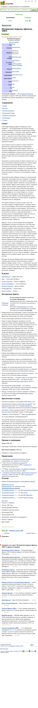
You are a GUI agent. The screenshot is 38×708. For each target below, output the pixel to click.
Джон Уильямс (15, 71)
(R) (19, 463)
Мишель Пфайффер (17, 65)
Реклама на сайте (19, 645)
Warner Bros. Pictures (17, 74)
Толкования (10, 17)
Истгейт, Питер (30, 533)
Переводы (27, 17)
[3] (20, 413)
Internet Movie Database (30, 490)
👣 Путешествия (4, 648)
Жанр (10, 45)
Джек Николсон (16, 60)
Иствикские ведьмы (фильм (11, 550)
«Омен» (9, 395)
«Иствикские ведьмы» (8, 490)
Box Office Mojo (28, 495)
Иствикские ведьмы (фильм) (11, 488)
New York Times (6, 412)
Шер (13, 62)
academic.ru (6, 3)
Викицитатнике (7, 486)
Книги (10, 20)
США (13, 84)
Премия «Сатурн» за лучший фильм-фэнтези (16, 582)
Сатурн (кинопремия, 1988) (10, 628)
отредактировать (21, 306)
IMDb (10, 91)
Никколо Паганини (22, 375)
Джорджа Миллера (27, 94)
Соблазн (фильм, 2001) (9, 608)
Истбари (6, 533)
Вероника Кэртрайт (7, 286)
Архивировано (26, 464)
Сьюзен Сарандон (16, 63)
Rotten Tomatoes (26, 404)
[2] (25, 409)
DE (29, 1)
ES (32, 1)
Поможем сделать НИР (16, 530)
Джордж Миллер (16, 47)
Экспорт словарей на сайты (6, 651)
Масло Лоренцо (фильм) (9, 603)
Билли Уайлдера (26, 387)
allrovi (25, 492)
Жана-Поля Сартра (22, 381)
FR (35, 1)
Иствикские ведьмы (8, 569)
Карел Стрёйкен (6, 291)
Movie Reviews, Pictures (16, 459)
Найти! (34, 10)
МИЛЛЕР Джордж (7, 615)
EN (26, 1)
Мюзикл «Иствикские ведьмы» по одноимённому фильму (18, 481)
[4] (27, 416)
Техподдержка (11, 645)
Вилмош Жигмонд (16, 68)
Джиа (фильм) (6, 600)
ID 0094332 (15, 90)
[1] (31, 403)
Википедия (19, 14)
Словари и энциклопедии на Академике (15, 6)
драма (13, 44)
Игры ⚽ (28, 20)
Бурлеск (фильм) (7, 593)
